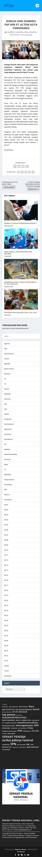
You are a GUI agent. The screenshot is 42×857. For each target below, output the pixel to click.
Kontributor (19, 32)
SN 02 (6, 510)
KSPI (36, 725)
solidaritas (6, 744)
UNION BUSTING (7, 747)
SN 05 (6, 525)
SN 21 (6, 605)
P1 (5, 469)
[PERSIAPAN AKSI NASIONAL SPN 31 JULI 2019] (21, 299)
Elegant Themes (20, 849)
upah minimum (33, 747)
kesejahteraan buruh (11, 723)
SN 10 (6, 550)
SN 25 (6, 626)
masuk (12, 328)
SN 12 (6, 560)
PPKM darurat (27, 731)
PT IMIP (4, 733)
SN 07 (6, 535)
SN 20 (6, 600)
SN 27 (6, 636)
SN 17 (6, 585)
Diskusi (6, 389)
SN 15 (6, 575)
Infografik (7, 419)
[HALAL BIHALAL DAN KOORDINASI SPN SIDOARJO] (21, 239)
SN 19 (6, 595)
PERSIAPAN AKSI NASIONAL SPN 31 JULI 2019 (20, 312)
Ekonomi (7, 399)
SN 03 (6, 515)
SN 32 (6, 661)
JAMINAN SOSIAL (26, 720)
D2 (5, 384)
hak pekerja (8, 714)
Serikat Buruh (11, 733)
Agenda (7, 344)
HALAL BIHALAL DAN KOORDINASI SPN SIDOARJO (18, 253)
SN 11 (6, 555)
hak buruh (23, 712)
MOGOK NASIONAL (10, 454)
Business (7, 374)
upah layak (22, 747)
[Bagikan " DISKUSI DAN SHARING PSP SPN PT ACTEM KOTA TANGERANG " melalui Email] (23, 166)
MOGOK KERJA (6, 728)
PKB (5, 490)
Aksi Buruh (5, 706)
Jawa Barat (35, 720)
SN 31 (6, 656)
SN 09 (17, 35)
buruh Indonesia (6, 712)
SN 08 (6, 540)
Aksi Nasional (9, 354)
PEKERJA (30, 728)
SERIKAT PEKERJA (13, 736)
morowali (14, 728)
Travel (6, 671)
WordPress (21, 852)
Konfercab (8, 429)
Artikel (6, 359)
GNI (5, 409)
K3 (3, 723)
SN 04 (12, 35)
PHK (19, 730)
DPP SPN (15, 712)
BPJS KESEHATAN (8, 710)
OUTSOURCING (22, 728)
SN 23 (6, 615)
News (26, 32)
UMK (28, 744)
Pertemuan (8, 485)
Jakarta (18, 720)
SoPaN (6, 666)
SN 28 (6, 641)
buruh (36, 709)
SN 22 (6, 610)
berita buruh (23, 707)
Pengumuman (9, 480)
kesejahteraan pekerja (28, 722)
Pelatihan (7, 474)
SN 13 (6, 565)
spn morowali (21, 744)
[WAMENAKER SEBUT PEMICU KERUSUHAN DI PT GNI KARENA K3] (21, 269)
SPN (13, 744)
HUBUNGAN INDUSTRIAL (14, 717)
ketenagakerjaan (24, 725)
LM (5, 444)
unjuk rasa (16, 747)
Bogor (31, 706)
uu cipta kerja (6, 749)
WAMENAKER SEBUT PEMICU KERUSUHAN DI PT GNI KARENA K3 (20, 283)
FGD (5, 404)
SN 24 (6, 620)
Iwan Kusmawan (8, 720)
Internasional (9, 424)
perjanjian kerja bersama (9, 731)
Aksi (5, 349)
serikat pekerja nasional (17, 740)
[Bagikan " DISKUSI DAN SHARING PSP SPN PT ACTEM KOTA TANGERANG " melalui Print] (27, 166)
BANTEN (7, 364)
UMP (32, 744)
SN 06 (6, 530)
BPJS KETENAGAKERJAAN (23, 710)
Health (6, 414)
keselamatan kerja (8, 726)
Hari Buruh (19, 715)
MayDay (7, 449)
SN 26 (6, 631)
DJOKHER (7, 394)
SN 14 (6, 570)
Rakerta (7, 495)
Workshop (7, 676)
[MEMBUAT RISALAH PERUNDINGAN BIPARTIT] (21, 210)
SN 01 (6, 505)
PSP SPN (35, 731)
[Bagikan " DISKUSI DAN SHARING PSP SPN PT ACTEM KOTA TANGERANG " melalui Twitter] (19, 166)
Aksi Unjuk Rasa (13, 706)
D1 (5, 379)
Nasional (7, 459)
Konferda (7, 434)
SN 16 (6, 580)
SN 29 (6, 646)
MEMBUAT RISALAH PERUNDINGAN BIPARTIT (20, 223)
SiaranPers (33, 32)
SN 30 (6, 651)
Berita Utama (9, 369)
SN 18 (6, 590)
